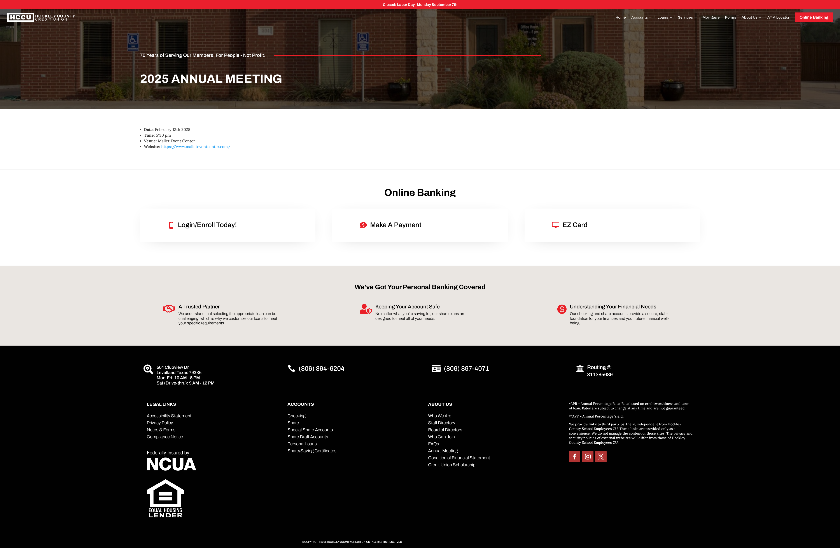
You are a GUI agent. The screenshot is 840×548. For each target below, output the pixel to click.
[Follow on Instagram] (587, 456)
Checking (296, 415)
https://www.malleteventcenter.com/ (195, 146)
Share (293, 422)
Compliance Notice (165, 436)
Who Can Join (441, 436)
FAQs (433, 443)
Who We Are (439, 415)
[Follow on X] (601, 456)
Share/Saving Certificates (311, 450)
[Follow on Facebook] (574, 456)
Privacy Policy (160, 422)
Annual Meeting (443, 450)
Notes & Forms (161, 429)
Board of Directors (445, 429)
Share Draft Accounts (307, 436)
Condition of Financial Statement (459, 457)
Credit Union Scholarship (451, 464)
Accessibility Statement (169, 415)
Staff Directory (441, 422)
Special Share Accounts (310, 429)
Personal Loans (302, 443)
